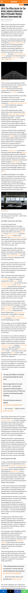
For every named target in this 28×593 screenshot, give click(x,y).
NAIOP (12, 136)
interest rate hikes (6, 310)
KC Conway (14, 92)
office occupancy (14, 233)
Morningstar (8, 308)
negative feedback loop (16, 42)
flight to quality (15, 161)
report (15, 281)
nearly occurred (15, 57)
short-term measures (7, 345)
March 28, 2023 (8, 411)
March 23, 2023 (16, 579)
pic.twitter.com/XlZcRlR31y (11, 573)
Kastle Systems (8, 235)
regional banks (17, 54)
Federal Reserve (12, 150)
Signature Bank (15, 471)
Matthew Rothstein (5, 21)
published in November (8, 283)
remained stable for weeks (18, 237)
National (21, 4)
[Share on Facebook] (17, 591)
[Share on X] (10, 591)
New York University (7, 284)
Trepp (13, 352)
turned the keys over (7, 420)
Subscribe (24, 1)
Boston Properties (6, 316)
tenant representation (13, 255)
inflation (24, 152)
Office (26, 4)
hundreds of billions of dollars (17, 114)
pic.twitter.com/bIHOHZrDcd (12, 405)
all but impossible (19, 312)
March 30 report (8, 307)
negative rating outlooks (19, 318)
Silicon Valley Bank (6, 59)
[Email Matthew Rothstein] (10, 21)
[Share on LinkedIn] (3, 591)
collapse (3, 54)
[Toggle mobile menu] (2, 1)
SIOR (4, 171)
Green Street (4, 279)
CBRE (19, 254)
